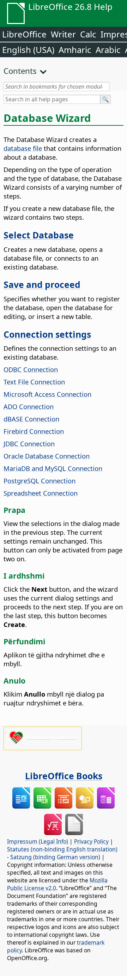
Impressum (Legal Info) (37, 841)
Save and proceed (42, 284)
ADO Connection (29, 406)
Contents (20, 70)
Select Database (39, 235)
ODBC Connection (31, 369)
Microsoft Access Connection (47, 394)
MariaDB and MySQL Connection (53, 468)
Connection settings (47, 334)
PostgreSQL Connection (39, 480)
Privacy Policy (91, 841)
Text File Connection (34, 381)
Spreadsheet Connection (41, 493)
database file (23, 148)
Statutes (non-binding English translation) (62, 849)
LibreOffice (24, 34)
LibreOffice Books (63, 776)
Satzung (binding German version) (55, 857)
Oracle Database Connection (47, 455)
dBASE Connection (31, 418)
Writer (63, 34)
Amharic (75, 49)
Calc (88, 34)
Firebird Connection (34, 431)
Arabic (108, 49)
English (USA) (28, 49)
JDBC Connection (29, 443)
